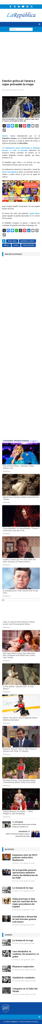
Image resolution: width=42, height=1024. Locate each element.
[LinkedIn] (19, 6)
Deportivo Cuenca (27, 241)
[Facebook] (10, 6)
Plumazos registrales (23, 966)
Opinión (8, 935)
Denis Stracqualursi (10, 172)
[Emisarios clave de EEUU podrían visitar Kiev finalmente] (6, 857)
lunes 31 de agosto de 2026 (24, 863)
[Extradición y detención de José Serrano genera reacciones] (6, 918)
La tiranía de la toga (22, 887)
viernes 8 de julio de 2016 (13, 90)
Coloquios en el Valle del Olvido (24, 989)
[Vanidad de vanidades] (6, 979)
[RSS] (31, 6)
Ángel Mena (34, 213)
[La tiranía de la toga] (6, 890)
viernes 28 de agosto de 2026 (25, 970)
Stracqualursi (28, 245)
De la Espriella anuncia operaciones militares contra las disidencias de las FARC (25, 874)
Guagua (16, 245)
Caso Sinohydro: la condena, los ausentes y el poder (25, 954)
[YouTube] (23, 6)
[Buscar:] (21, 29)
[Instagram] (27, 6)
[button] (39, 24)
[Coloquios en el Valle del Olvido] (6, 990)
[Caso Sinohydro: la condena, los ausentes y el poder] (6, 953)
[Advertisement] (21, 54)
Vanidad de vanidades (23, 977)
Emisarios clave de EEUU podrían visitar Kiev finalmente (24, 857)
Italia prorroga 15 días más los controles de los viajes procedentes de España (24, 903)
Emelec (5, 136)
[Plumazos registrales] (6, 968)
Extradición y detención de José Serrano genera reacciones (24, 919)
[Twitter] (15, 6)
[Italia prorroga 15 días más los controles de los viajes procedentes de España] (6, 901)
